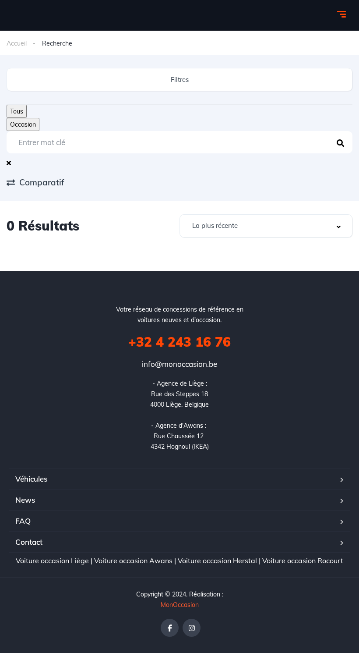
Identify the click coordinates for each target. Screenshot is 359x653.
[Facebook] (170, 628)
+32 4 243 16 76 (179, 342)
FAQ (23, 520)
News (25, 499)
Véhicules (31, 478)
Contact (28, 542)
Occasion (23, 124)
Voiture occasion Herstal (217, 560)
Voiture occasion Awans (133, 560)
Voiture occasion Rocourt (302, 560)
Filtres (180, 79)
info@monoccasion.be (179, 364)
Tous (16, 111)
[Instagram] (192, 628)
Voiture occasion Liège (52, 560)
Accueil (17, 43)
